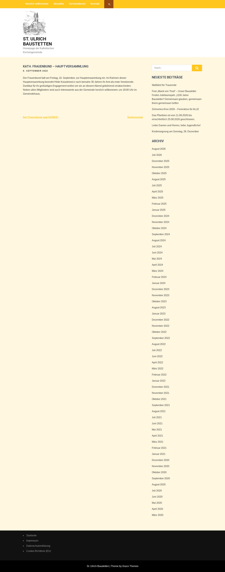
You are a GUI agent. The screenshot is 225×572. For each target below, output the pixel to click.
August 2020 (159, 484)
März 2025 (157, 197)
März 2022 (157, 368)
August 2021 (159, 411)
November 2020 (160, 466)
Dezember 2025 (160, 161)
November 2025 (160, 167)
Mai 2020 (157, 503)
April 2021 (157, 435)
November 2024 (160, 222)
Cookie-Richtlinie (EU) (38, 551)
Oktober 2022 (159, 332)
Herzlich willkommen (36, 3)
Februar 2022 (159, 374)
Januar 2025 (158, 210)
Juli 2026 (157, 155)
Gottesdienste (77, 3)
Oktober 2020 (159, 472)
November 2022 (160, 326)
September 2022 (161, 338)
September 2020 (161, 478)
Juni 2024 (157, 252)
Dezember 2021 (160, 387)
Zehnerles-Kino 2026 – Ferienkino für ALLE (175, 109)
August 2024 (159, 240)
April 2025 (157, 191)
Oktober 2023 (159, 301)
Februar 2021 (159, 448)
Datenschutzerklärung (38, 546)
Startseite (31, 535)
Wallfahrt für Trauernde (164, 85)
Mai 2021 (157, 429)
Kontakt (95, 3)
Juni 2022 (157, 356)
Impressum (32, 540)
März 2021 (157, 441)
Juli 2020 (157, 490)
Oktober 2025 (159, 173)
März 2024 (157, 271)
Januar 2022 (158, 380)
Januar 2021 (158, 454)
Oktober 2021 (159, 399)
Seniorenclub (135, 117)
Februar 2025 (159, 203)
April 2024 (157, 264)
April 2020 (157, 509)
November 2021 (160, 393)
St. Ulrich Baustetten (37, 41)
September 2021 (161, 405)
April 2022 (157, 362)
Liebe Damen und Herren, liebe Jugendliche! (176, 125)
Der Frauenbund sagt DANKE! (40, 117)
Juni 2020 (157, 496)
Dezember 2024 (160, 216)
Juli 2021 (157, 417)
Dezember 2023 (160, 289)
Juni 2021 (157, 423)
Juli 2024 (157, 246)
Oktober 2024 (159, 228)
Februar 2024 (159, 277)
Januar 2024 (158, 283)
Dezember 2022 (160, 319)
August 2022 (159, 344)
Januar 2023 (158, 313)
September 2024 (161, 234)
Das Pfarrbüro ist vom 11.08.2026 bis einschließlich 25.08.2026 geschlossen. (173, 117)
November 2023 (160, 295)
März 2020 (157, 515)
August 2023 (159, 307)
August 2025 (159, 179)
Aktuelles (59, 3)
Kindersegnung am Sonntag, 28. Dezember (175, 131)
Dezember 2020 (160, 460)
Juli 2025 (157, 185)
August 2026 (159, 149)
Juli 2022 (157, 350)
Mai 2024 (157, 258)
